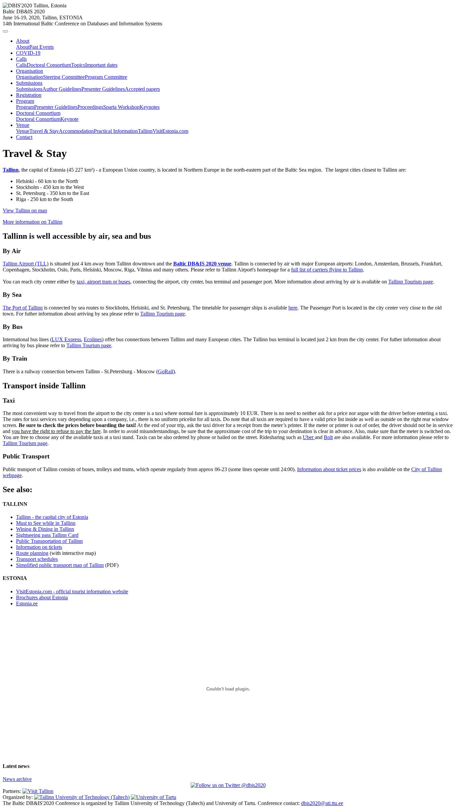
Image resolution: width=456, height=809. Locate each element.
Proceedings (90, 107)
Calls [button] (21, 59)
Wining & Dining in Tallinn (45, 529)
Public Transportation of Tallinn (49, 541)
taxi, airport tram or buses (103, 281)
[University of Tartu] (153, 797)
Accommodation (76, 131)
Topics (78, 65)
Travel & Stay (44, 131)
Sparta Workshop (121, 107)
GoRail (165, 371)
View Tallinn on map (25, 210)
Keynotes (150, 107)
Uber (309, 437)
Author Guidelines (61, 89)
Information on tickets (39, 547)
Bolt (328, 437)
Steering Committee (64, 77)
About (22, 47)
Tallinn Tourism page (410, 281)
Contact (24, 137)
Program (25, 107)
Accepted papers (142, 89)
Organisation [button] (29, 71)
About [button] (22, 41)
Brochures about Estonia (42, 597)
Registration (28, 95)
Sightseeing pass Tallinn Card (47, 535)
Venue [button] (22, 125)
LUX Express (66, 339)
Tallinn (145, 131)
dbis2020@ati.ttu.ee (322, 803)
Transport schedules (37, 559)
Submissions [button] (29, 83)
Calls (21, 65)
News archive (17, 779)
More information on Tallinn (32, 222)
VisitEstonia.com (170, 131)
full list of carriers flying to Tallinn (327, 269)
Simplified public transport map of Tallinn (60, 565)
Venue (22, 131)
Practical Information (116, 131)
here (292, 308)
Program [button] (25, 101)
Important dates (101, 65)
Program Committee (106, 77)
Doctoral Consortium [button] (38, 113)
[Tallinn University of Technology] (82, 797)
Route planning (32, 553)
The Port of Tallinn (23, 308)
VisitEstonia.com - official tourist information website (72, 591)
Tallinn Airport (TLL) (25, 263)
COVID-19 (28, 53)
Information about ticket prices (329, 469)
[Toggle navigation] (5, 31)
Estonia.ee (27, 603)
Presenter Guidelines (103, 89)
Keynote (69, 119)
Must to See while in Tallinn (45, 523)
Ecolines (93, 339)
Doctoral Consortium (49, 65)
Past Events (41, 47)
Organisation (29, 77)
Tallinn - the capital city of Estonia (52, 517)
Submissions (29, 89)
